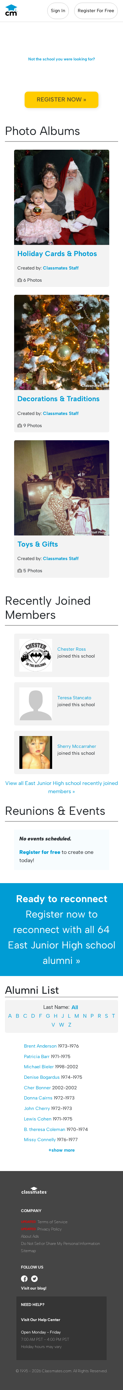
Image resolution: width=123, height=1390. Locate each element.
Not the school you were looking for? (61, 59)
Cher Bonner (37, 1088)
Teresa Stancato (74, 698)
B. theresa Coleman (44, 1129)
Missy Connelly (40, 1139)
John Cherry (37, 1108)
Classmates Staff (61, 268)
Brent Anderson (40, 1046)
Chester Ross (71, 649)
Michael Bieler (39, 1067)
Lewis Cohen (37, 1119)
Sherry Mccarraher (76, 746)
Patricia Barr (37, 1056)
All (75, 1007)
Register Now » (61, 99)
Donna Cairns (38, 1098)
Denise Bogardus (42, 1077)
